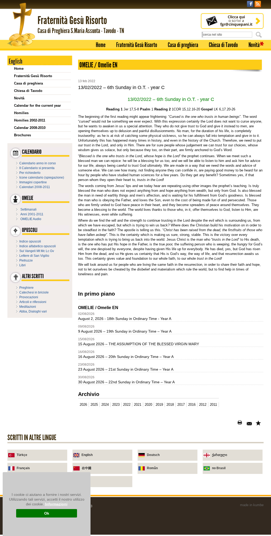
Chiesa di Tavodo (223, 45)
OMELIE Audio (30, 219)
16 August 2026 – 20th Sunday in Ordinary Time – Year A (126, 357)
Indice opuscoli (30, 241)
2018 (170, 405)
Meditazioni (27, 307)
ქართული (219, 455)
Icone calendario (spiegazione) (41, 177)
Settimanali (28, 209)
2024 (105, 405)
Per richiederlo (29, 173)
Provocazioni (28, 297)
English (87, 455)
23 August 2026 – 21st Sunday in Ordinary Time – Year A (125, 369)
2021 (137, 405)
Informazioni (56, 504)
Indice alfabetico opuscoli (37, 246)
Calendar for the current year (37, 106)
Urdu (85, 481)
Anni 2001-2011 (31, 214)
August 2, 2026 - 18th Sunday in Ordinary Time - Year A (124, 318)
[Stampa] (241, 423)
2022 (126, 405)
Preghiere (26, 288)
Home (101, 45)
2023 (116, 405)
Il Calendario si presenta (37, 168)
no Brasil (218, 468)
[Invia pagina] (250, 423)
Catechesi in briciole (34, 292)
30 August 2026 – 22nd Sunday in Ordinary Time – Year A (126, 382)
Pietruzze (26, 260)
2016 (192, 405)
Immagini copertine (33, 182)
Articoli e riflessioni (32, 302)
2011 (213, 405)
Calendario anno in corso (37, 163)
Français (23, 468)
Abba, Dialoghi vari (33, 311)
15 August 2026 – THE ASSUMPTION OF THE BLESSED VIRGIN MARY (138, 344)
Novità (254, 45)
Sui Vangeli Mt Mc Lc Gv (36, 251)
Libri (22, 265)
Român (152, 468)
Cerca (260, 35)
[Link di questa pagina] (259, 423)
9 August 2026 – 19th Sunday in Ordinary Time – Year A (124, 331)
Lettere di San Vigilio (34, 256)
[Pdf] (232, 423)
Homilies (21, 113)
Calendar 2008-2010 (30, 128)
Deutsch (153, 455)
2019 (159, 405)
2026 (83, 405)
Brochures (22, 135)
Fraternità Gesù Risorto (136, 45)
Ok (46, 513)
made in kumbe (252, 505)
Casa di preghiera (183, 45)
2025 (94, 405)
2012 (202, 405)
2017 (181, 405)
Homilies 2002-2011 (29, 120)
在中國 (86, 468)
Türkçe (22, 455)
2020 (148, 405)
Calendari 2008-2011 (34, 187)
